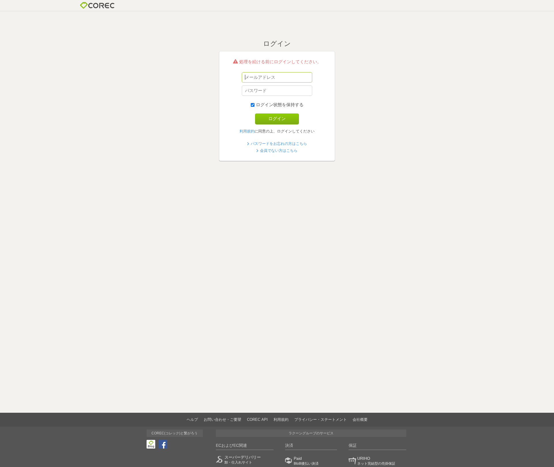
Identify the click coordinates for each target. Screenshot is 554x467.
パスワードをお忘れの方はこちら (279, 143)
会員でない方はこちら (278, 150)
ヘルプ (192, 419)
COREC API (257, 419)
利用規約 (246, 131)
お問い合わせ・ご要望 (222, 419)
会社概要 (360, 419)
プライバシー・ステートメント (320, 419)
